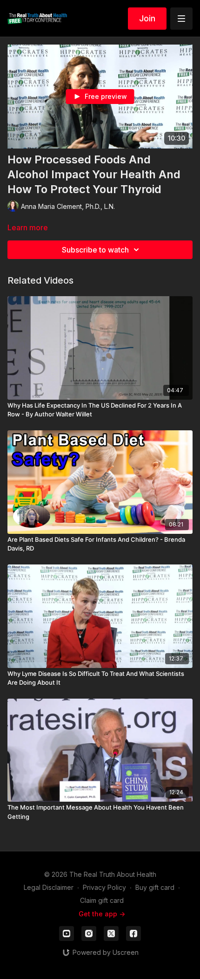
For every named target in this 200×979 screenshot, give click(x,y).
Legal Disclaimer (48, 887)
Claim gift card (102, 900)
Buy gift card (154, 887)
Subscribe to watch (95, 249)
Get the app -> (102, 914)
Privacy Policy (104, 887)
